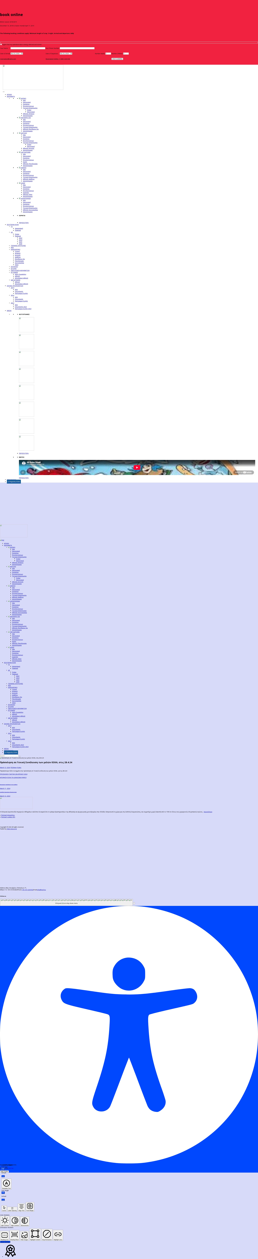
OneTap (10, 1168)
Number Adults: (100, 54)
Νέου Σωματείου (20, 274)
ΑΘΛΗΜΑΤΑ (11, 96)
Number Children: (117, 54)
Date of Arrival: (5, 54)
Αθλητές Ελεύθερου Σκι (31, 129)
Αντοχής (17, 255)
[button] (134, 903)
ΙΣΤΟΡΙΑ (13, 269)
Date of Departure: (52, 54)
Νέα (24, 100)
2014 (12, 288)
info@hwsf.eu (41, 890)
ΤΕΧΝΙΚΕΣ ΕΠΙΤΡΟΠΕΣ (18, 246)
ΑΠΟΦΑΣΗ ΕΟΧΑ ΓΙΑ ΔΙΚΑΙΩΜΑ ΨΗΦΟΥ (13, 777)
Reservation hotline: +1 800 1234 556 (58, 59)
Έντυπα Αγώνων (28, 106)
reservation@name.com (8, 59)
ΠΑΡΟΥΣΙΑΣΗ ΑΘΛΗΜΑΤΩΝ (20, 270)
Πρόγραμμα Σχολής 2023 (23, 309)
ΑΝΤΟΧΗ (24, 133)
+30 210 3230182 (27, 890)
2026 (20, 244)
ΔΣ (12, 232)
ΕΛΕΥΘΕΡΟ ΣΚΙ (26, 118)
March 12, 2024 (5, 767)
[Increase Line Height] (3, 1192)
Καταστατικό (19, 228)
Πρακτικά (18, 230)
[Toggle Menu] (3, 91)
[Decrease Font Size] (3, 1176)
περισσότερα (208, 812)
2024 (20, 240)
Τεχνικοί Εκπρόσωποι (30, 108)
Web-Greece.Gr (12, 829)
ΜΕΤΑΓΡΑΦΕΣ (15, 280)
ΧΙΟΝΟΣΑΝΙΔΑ (26, 198)
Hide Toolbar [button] (4, 1171)
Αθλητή (17, 276)
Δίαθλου (18, 257)
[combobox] (66, 902)
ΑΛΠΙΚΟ (23, 98)
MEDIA (9, 311)
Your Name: (4, 48)
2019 (12, 295)
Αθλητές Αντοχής (28, 148)
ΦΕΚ (12, 247)
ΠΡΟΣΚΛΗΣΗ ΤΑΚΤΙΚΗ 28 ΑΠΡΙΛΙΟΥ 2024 (13, 774)
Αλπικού (17, 253)
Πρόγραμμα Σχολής (21, 293)
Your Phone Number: (52, 48)
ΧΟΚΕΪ (23, 183)
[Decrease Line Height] (3, 1200)
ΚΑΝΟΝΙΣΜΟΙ (15, 249)
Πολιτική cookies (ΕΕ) (8, 817)
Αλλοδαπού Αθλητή (21, 278)
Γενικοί (17, 251)
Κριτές (25, 162)
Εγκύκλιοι (26, 104)
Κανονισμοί (27, 102)
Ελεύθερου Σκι (20, 259)
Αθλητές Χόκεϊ (27, 194)
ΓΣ (12, 226)
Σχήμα (29, 110)
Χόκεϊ (16, 265)
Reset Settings (5, 1242)
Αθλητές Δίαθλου (28, 179)
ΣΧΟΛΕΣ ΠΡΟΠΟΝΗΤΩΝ (15, 286)
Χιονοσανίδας (19, 263)
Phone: (19, 890)
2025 (20, 242)
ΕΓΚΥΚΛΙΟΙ (14, 267)
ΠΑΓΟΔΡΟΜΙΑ (25, 152)
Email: (35, 890)
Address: (3, 888)
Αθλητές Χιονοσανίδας (30, 210)
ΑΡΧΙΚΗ (9, 94)
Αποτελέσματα (27, 116)
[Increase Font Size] (3, 1169)
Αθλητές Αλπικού (28, 114)
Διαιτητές (26, 193)
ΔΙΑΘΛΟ (23, 168)
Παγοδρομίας (19, 261)
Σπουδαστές (19, 291)
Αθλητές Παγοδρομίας (30, 164)
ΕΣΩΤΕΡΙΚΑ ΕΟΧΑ (13, 225)
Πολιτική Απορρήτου (8, 815)
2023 (20, 238)
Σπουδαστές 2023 (21, 307)
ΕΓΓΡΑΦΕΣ (14, 272)
